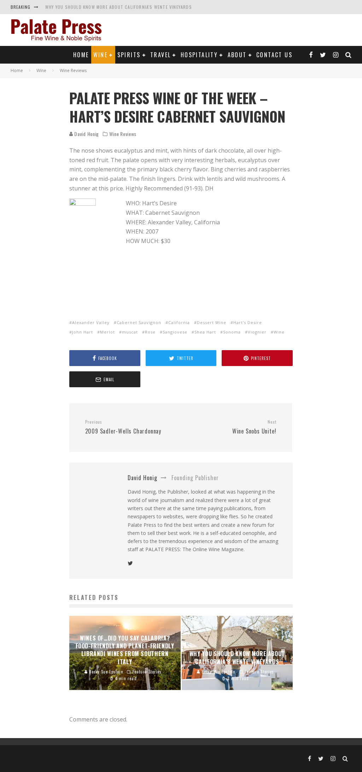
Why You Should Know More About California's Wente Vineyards (118, 7)
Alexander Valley (91, 322)
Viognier (257, 332)
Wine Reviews (122, 134)
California (179, 322)
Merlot (107, 332)
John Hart (82, 332)
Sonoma (232, 332)
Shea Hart (205, 332)
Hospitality (199, 55)
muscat (130, 332)
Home (81, 55)
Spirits (129, 55)
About (237, 55)
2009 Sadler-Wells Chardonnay (123, 427)
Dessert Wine (211, 322)
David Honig (86, 133)
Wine (100, 55)
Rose (150, 332)
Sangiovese (175, 332)
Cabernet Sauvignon (139, 322)
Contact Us (274, 55)
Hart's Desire (247, 322)
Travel (160, 55)
